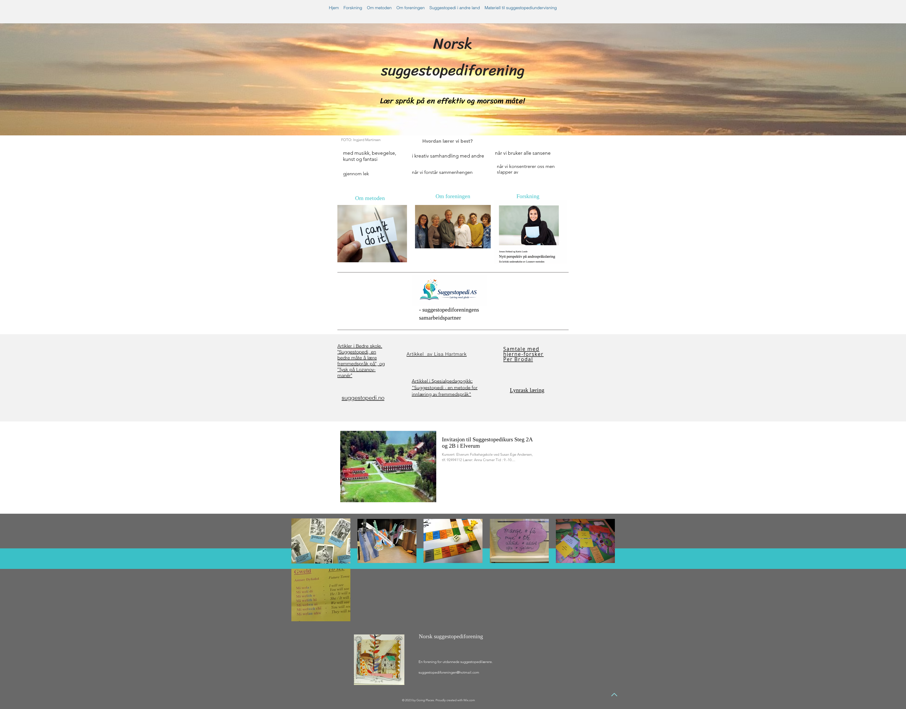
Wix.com (469, 700)
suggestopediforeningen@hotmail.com (449, 672)
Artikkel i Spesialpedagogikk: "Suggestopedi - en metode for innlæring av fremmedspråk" (445, 387)
